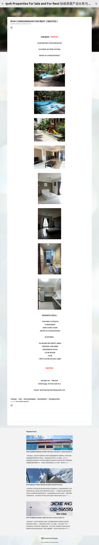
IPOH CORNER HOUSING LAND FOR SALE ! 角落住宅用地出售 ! (45, 517)
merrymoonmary (54, 542)
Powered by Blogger (51, 538)
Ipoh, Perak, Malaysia (22, 401)
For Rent (14, 399)
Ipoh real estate (54, 399)
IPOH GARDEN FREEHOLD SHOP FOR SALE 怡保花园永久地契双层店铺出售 (49, 452)
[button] (11, 27)
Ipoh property (42, 399)
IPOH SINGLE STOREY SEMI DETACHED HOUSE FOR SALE (44, 485)
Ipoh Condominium (29, 399)
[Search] (96, 3)
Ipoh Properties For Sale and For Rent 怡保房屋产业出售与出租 (49, 3)
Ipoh (20, 399)
